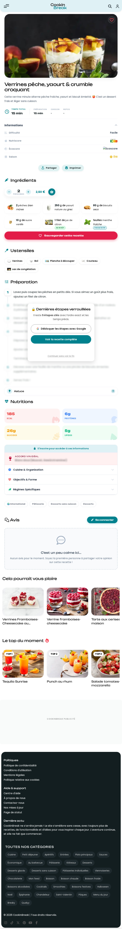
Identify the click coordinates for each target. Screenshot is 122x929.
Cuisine (12, 854)
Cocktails (42, 886)
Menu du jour (100, 894)
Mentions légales (14, 775)
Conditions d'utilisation (17, 770)
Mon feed (34, 878)
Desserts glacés (16, 870)
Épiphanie (24, 894)
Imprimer (75, 167)
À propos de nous (14, 798)
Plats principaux (84, 854)
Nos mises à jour (14, 807)
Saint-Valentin (64, 894)
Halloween (103, 886)
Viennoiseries (102, 870)
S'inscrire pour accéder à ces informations (63, 448)
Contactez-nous (14, 803)
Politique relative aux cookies (21, 780)
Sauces (103, 854)
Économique (15, 862)
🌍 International (16, 504)
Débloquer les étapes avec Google (63, 329)
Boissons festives (81, 886)
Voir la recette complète (61, 339)
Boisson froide (93, 878)
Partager (51, 167)
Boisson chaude (69, 878)
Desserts (88, 504)
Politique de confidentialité (20, 765)
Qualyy (25, 902)
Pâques (83, 894)
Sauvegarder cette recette (64, 235)
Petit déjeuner (30, 854)
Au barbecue (35, 862)
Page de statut (13, 812)
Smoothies (59, 886)
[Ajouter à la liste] (51, 191)
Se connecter (104, 519)
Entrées (64, 854)
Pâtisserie (38, 504)
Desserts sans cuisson (63, 504)
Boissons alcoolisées (19, 886)
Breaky (11, 902)
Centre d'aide (12, 793)
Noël (10, 894)
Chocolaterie (15, 878)
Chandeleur (42, 894)
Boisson (50, 878)
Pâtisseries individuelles (75, 870)
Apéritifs (49, 854)
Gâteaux (71, 862)
